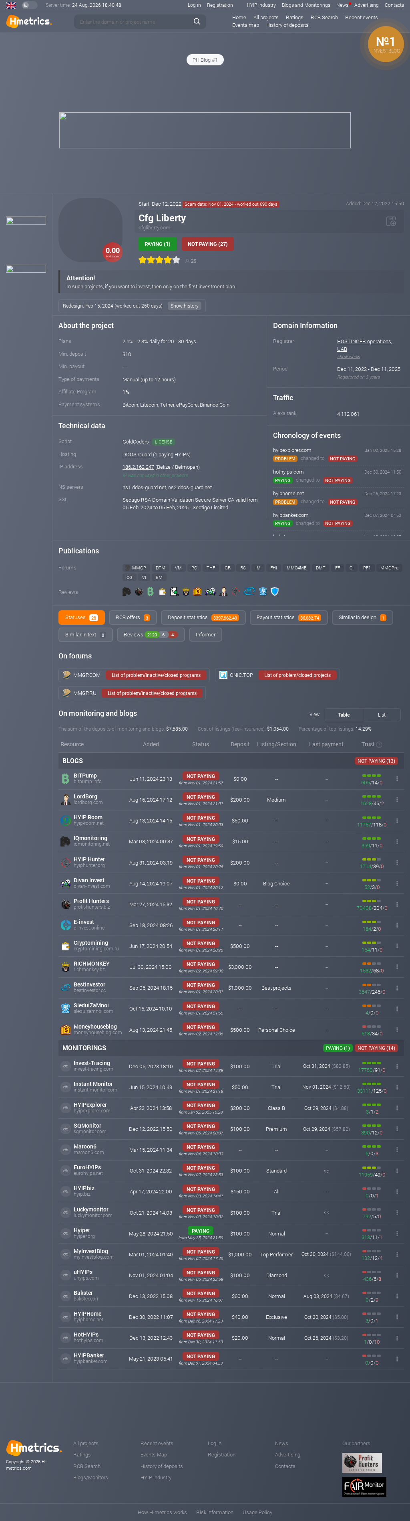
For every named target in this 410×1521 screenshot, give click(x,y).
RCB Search (324, 17)
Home (239, 17)
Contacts (394, 5)
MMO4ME (296, 568)
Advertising (366, 5)
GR (228, 568)
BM (159, 577)
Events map (245, 24)
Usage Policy (257, 1512)
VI (144, 577)
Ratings (294, 17)
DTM (160, 568)
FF (337, 568)
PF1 (367, 568)
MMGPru (389, 568)
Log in (194, 5)
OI (352, 568)
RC (243, 568)
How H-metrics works (162, 1512)
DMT (321, 568)
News (342, 5)
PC (194, 568)
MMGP (139, 568)
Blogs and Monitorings (306, 5)
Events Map (154, 1454)
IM (258, 568)
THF (211, 568)
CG (130, 577)
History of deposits (287, 24)
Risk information (214, 1512)
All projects (266, 17)
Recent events (361, 17)
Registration (220, 5)
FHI (273, 568)
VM (178, 568)
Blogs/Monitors (90, 1477)
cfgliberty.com (155, 227)
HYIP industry (261, 5)
